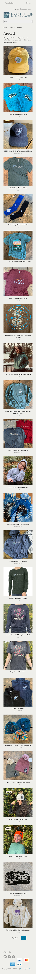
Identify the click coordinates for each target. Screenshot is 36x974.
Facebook (9, 956)
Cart (29, 3)
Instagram (13, 956)
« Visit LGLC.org (9, 3)
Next (24, 938)
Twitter (5, 956)
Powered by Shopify (25, 969)
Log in (16, 9)
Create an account (25, 9)
